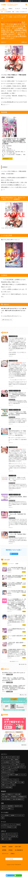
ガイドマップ (5, 853)
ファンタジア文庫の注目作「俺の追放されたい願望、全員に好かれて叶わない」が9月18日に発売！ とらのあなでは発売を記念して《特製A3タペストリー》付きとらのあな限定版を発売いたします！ (16, 619)
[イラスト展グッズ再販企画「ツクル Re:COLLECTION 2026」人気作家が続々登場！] (4, 584)
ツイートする (10, 875)
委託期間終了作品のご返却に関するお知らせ (13, 672)
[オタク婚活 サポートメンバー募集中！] (14, 728)
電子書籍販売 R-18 (22, 796)
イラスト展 (11, 764)
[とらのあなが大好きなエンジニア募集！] (14, 741)
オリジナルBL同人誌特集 (6, 787)
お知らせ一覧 (4, 833)
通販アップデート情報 (19, 782)
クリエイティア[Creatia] (6, 827)
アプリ (15, 769)
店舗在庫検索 (10, 806)
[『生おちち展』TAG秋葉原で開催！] (4, 514)
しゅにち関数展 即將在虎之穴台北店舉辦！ (16, 629)
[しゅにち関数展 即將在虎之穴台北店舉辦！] (4, 630)
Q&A (3, 817)
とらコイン (15, 1)
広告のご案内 (18, 846)
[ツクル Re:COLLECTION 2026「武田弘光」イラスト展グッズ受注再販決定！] (4, 569)
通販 (10, 1)
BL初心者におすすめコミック (7, 772)
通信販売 (16, 759)
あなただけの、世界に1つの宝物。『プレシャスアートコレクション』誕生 (17, 479)
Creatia (13, 784)
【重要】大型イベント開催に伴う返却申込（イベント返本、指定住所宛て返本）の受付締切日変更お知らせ (13, 679)
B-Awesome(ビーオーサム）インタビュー (10, 779)
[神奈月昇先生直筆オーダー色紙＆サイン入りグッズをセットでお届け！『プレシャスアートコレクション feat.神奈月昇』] (4, 431)
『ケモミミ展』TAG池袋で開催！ (18, 534)
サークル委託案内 (5, 815)
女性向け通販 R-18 (5, 796)
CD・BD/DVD (12, 757)
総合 (3, 8)
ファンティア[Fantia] (16, 824)
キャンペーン (4, 764)
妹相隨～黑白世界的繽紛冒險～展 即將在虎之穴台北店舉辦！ (16, 576)
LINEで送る (19, 875)
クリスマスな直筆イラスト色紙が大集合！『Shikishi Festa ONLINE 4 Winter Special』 (17, 413)
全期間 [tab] (16, 563)
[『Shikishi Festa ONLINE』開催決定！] (4, 497)
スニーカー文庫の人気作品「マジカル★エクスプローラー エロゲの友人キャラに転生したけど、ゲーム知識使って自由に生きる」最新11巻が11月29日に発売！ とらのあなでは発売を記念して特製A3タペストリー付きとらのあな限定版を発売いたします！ (18, 455)
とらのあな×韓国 (16, 767)
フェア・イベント (5, 759)
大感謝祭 (16, 774)
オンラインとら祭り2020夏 (7, 774)
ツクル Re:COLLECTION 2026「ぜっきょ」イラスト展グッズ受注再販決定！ (16, 592)
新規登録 (12, 815)
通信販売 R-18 (10, 794)
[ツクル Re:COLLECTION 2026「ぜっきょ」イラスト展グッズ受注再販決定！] (4, 592)
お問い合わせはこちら (7, 319)
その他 (12, 762)
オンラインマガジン (13, 833)
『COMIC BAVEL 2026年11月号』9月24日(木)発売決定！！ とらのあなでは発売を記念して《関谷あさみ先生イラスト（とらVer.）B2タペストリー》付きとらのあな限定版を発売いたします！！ (16, 653)
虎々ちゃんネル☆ (5, 836)
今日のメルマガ (5, 782)
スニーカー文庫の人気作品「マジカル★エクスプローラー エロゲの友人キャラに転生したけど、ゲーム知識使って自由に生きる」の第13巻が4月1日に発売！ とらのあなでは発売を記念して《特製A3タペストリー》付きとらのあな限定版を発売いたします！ (17, 344)
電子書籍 (17, 762)
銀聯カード (10, 808)
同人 (3, 757)
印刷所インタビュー (6, 784)
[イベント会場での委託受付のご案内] (4, 637)
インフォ (7, 1)
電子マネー (4, 808)
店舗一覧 (3, 806)
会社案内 (11, 846)
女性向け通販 (17, 794)
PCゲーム (23, 767)
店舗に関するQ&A (18, 806)
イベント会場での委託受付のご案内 (16, 636)
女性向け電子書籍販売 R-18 (18, 799)
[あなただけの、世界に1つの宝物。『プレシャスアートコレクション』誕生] (4, 478)
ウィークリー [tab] (11, 563)
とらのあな (2, 1)
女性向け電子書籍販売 (6, 799)
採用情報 (4, 850)
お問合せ (13, 853)
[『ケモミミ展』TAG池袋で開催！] (4, 534)
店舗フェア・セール (19, 764)
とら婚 (19, 1)
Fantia (11, 782)
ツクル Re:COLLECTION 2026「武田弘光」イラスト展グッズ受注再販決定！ (16, 569)
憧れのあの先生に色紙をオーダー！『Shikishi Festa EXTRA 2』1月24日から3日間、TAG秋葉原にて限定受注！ (17, 395)
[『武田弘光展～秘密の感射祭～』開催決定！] (4, 644)
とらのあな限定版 (5, 762)
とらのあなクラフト (6, 824)
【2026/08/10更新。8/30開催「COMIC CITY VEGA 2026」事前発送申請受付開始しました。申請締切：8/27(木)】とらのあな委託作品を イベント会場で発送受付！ (13, 687)
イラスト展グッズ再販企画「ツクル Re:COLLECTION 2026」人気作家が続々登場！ (16, 584)
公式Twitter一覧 (14, 836)
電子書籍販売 (13, 796)
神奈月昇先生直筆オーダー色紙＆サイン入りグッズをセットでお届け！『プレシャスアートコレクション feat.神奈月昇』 (17, 433)
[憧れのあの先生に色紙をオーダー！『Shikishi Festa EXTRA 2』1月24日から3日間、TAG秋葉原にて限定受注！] (4, 393)
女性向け (10, 8)
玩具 (18, 757)
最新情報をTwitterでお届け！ (14, 550)
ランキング (17, 8)
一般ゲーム (4, 769)
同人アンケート (5, 777)
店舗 (12, 1)
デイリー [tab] (5, 563)
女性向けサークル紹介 (6, 767)
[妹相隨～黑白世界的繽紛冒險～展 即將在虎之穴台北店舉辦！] (4, 577)
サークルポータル (20, 815)
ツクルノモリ (22, 774)
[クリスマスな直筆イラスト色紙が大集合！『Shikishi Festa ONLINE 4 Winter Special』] (4, 412)
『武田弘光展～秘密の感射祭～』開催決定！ (16, 643)
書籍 (6, 757)
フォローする (14, 553)
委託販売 (4, 846)
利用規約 (11, 850)
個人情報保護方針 (19, 850)
